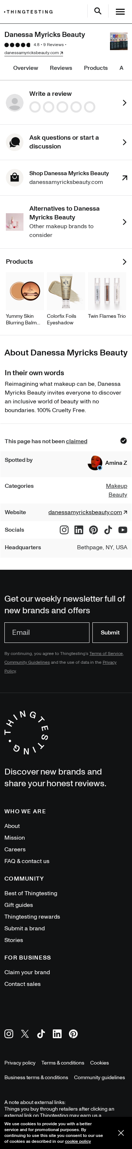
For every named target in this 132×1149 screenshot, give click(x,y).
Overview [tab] (25, 68)
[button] (107, 463)
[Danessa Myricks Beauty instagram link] (64, 529)
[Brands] (30, 12)
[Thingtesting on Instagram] (8, 1035)
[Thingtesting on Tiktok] (41, 1035)
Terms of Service (106, 654)
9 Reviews (53, 45)
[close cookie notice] (121, 1133)
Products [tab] (96, 68)
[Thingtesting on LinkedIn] (57, 1035)
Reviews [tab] (61, 68)
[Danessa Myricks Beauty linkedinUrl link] (78, 529)
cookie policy (78, 1141)
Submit (110, 633)
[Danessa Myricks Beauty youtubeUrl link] (122, 529)
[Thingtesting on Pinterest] (73, 1035)
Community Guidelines (27, 662)
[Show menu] (120, 11)
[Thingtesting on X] (25, 1035)
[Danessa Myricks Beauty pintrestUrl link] (93, 529)
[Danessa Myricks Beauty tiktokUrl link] (108, 529)
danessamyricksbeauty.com (31, 53)
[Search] (98, 11)
